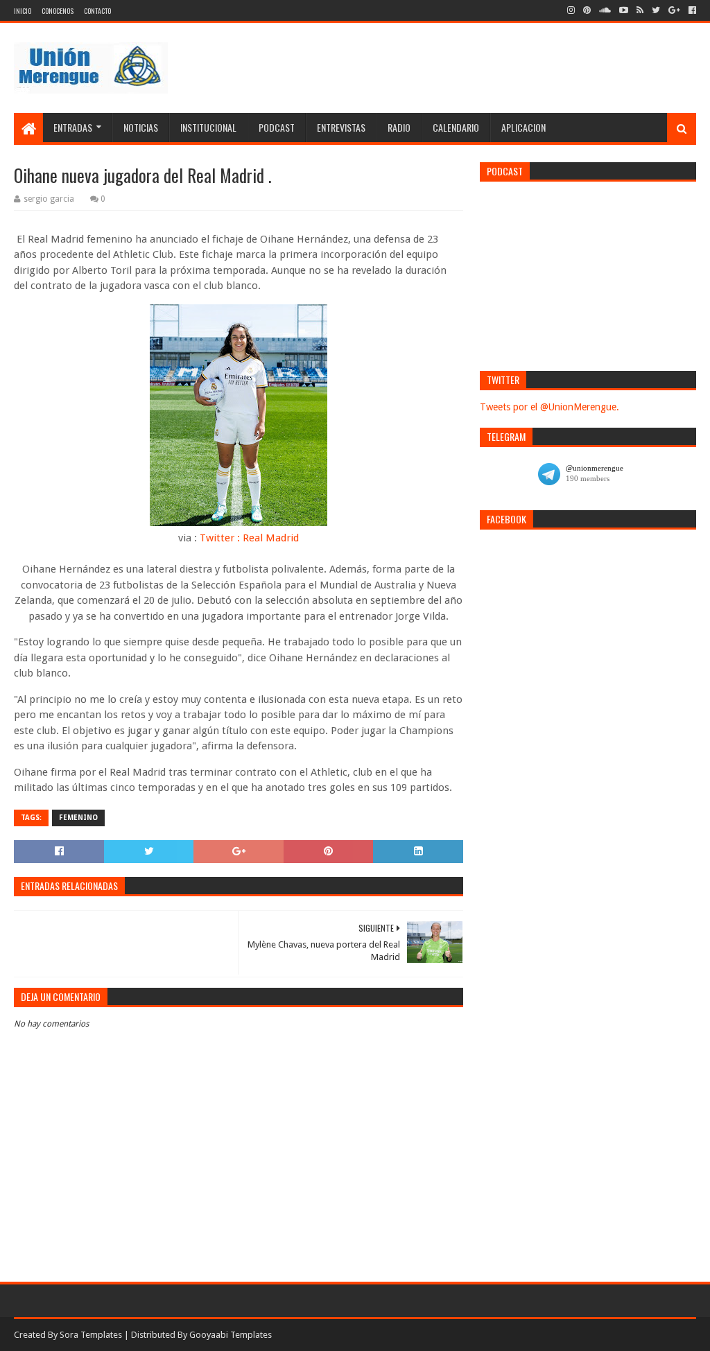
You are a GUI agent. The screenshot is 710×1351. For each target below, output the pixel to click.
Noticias (140, 127)
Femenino (78, 817)
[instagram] (571, 10)
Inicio (22, 11)
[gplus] (674, 10)
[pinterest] (587, 10)
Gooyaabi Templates (230, 1335)
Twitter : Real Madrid (249, 538)
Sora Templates (91, 1335)
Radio (399, 127)
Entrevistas (341, 127)
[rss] (640, 10)
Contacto (97, 11)
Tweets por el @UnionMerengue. (549, 406)
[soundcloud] (605, 10)
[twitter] (656, 10)
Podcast (277, 127)
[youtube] (623, 10)
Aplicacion (523, 127)
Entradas (72, 127)
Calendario (456, 127)
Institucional (208, 127)
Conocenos (57, 11)
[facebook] (691, 10)
